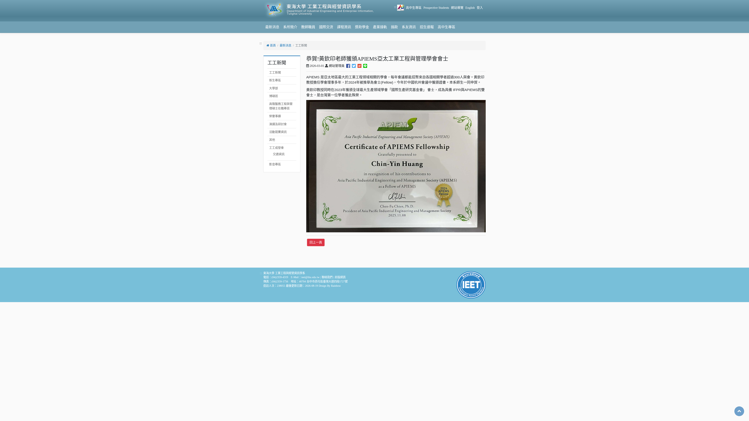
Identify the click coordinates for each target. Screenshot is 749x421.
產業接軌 (380, 27)
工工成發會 (276, 147)
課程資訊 (344, 27)
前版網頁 (340, 277)
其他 (272, 139)
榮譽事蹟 (275, 116)
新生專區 (275, 80)
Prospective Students (436, 7)
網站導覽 (457, 7)
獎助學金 (362, 27)
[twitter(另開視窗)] (354, 65)
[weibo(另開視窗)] (359, 65)
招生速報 (427, 27)
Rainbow (336, 285)
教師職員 (308, 27)
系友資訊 (409, 27)
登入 (480, 7)
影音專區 (275, 164)
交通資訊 (279, 154)
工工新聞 (275, 72)
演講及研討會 (278, 124)
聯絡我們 (327, 277)
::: (395, 7)
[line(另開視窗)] (365, 65)
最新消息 (272, 27)
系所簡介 (290, 27)
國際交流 (326, 27)
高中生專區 (414, 7)
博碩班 (273, 96)
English (470, 7)
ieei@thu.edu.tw (310, 277)
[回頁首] (739, 411)
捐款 (394, 27)
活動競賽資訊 (278, 132)
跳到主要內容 (9, 2)
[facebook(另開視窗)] (348, 65)
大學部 (273, 88)
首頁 (272, 45)
